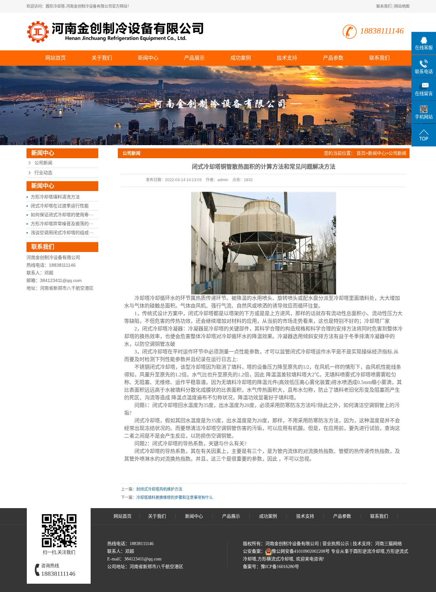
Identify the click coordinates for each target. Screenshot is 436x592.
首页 (361, 153)
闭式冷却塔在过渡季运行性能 (60, 205)
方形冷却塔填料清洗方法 (55, 196)
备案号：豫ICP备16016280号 (271, 566)
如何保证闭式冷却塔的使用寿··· (62, 214)
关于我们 (102, 58)
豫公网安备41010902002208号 (301, 551)
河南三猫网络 (388, 543)
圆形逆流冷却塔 (369, 551)
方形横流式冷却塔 (275, 559)
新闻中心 (148, 58)
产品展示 (194, 58)
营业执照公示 (335, 543)
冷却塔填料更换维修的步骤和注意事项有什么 (174, 497)
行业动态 (43, 172)
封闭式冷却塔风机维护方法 (159, 489)
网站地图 (402, 6)
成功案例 (240, 58)
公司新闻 (43, 162)
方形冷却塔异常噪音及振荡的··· (62, 223)
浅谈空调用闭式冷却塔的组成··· (62, 232)
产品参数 (333, 58)
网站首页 (55, 58)
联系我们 (384, 6)
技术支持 (287, 58)
